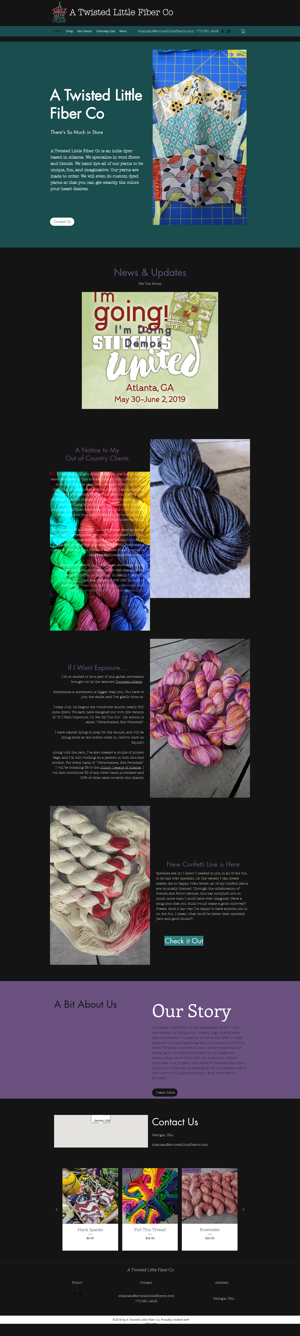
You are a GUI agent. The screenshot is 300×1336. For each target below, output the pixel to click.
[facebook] (223, 31)
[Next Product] (243, 1209)
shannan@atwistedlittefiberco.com (116, 555)
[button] (243, 31)
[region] (150, 350)
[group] (150, 1209)
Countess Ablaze (129, 682)
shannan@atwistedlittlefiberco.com (166, 31)
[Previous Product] (56, 1209)
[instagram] (229, 31)
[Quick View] (90, 1196)
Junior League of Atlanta (120, 767)
